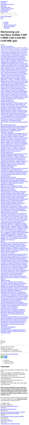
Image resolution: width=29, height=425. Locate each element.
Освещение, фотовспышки (9, 165)
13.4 (13, 49)
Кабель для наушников (7, 114)
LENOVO (21, 60)
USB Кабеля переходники (9, 213)
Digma (14, 149)
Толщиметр (4, 325)
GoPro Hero (22, 159)
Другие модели (16, 151)
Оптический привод (7, 100)
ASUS (3, 59)
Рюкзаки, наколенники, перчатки (12, 273)
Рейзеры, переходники (20, 238)
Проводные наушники (21, 114)
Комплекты (12, 271)
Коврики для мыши (11, 111)
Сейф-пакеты (5, 169)
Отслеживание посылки (7, 4)
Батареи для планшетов (14, 145)
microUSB (13, 233)
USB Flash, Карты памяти (16, 281)
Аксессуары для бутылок (8, 297)
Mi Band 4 (15, 249)
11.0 (18, 47)
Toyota (22, 322)
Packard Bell (6, 62)
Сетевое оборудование (18, 200)
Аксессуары (5, 133)
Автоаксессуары (6, 316)
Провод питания (6, 69)
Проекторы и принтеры (7, 184)
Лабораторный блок (13, 199)
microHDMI (6, 233)
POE (14, 178)
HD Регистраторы (6, 178)
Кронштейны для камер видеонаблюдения (13, 180)
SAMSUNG (14, 62)
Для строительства (6, 328)
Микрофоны (16, 181)
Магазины (3, 5)
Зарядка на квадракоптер (12, 72)
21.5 (21, 50)
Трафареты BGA (16, 130)
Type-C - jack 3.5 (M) (8, 220)
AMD (19, 127)
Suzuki (17, 322)
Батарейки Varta (5, 305)
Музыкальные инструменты (9, 264)
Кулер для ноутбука (9, 26)
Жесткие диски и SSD (7, 81)
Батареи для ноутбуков (11, 52)
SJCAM (9, 161)
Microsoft (22, 66)
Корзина (17, 423)
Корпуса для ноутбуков (13, 95)
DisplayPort (8, 232)
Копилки (4, 312)
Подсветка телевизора (20, 210)
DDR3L (22, 84)
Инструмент (22, 196)
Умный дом (10, 248)
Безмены (4, 286)
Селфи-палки (9, 143)
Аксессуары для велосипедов (9, 254)
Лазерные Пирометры (19, 329)
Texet (9, 151)
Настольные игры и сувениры (9, 308)
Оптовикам (16, 413)
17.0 (3, 50)
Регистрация (7, 16)
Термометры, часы (8, 299)
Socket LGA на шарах (7, 103)
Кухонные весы (12, 286)
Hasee (3, 78)
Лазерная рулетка (6, 329)
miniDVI (3, 235)
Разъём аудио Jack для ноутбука (15, 98)
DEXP (10, 135)
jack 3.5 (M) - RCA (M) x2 (17, 217)
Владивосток (4, 1)
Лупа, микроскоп (6, 209)
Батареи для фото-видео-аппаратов (11, 153)
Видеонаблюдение (22, 242)
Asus (4, 53)
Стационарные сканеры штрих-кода (12, 174)
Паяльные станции (12, 193)
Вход (2, 16)
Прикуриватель (6, 324)
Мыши (15, 110)
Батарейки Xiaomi (16, 305)
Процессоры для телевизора (9, 129)
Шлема (4, 257)
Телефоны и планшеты (7, 132)
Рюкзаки (22, 247)
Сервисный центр (6, 7)
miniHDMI (10, 235)
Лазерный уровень (6, 331)
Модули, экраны (6, 142)
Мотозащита (17, 257)
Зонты (4, 261)
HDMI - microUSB (11, 226)
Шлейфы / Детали (11, 91)
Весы (11, 284)
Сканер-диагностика (17, 324)
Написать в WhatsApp (7, 420)
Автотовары (4, 315)
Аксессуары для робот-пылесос (10, 283)
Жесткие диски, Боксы (13, 104)
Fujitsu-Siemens (21, 59)
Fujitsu (19, 53)
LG (2, 56)
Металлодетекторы (6, 181)
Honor (9, 55)
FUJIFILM (10, 155)
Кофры (9, 257)
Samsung (11, 56)
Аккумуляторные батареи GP (9, 302)
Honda (12, 322)
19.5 (14, 50)
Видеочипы (5, 126)
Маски (23, 271)
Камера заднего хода (20, 319)
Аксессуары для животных (8, 327)
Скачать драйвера (19, 416)
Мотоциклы (22, 255)
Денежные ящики (6, 168)
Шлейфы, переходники (8, 239)
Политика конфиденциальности (9, 406)
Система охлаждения (18, 117)
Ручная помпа (23, 296)
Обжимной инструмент (19, 203)
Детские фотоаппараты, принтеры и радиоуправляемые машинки (13, 310)
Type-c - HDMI (18, 229)
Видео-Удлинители (17, 236)
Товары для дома (5, 280)
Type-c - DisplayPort (7, 229)
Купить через (11, 354)
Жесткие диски (7, 82)
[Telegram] (4, 357)
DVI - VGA (11, 225)
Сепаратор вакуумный (14, 194)
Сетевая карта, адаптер (16, 206)
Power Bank (4, 242)
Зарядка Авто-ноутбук (18, 69)
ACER (18, 57)
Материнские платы (7, 110)
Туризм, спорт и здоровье (8, 252)
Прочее (5, 183)
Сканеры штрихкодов (16, 169)
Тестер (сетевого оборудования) (14, 206)
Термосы (3, 248)
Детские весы (18, 287)
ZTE (22, 137)
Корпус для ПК (17, 108)
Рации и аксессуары (12, 273)
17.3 (7, 50)
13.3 (9, 49)
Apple (23, 57)
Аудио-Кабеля (12, 215)
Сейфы (10, 183)
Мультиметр (24, 199)
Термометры (18, 299)
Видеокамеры (20, 178)
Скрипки (5, 268)
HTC (20, 135)
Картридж (15, 185)
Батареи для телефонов (16, 133)
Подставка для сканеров (8, 171)
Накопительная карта (7, 413)
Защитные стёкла (20, 139)
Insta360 (11, 159)
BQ (6, 135)
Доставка (8, 412)
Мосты (5, 127)
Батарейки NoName (22, 303)
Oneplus (16, 136)
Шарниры (19, 88)
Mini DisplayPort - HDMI (9, 228)
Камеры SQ (21, 164)
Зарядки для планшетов (8, 139)
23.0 (25, 50)
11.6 (25, 47)
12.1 (2, 49)
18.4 (11, 50)
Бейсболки (13, 258)
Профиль (12, 423)
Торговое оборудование (7, 167)
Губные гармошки (17, 265)
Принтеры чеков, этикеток (20, 168)
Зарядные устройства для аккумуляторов (14, 305)
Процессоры (12, 127)
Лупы (14, 209)
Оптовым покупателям (7, 8)
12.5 (5, 49)
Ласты (18, 271)
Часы (25, 299)
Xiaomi (3, 57)
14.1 (20, 49)
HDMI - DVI (19, 225)
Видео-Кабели (18, 222)
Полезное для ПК (6, 117)
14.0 (16, 49)
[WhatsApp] (2, 357)
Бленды (9, 158)
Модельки (11, 312)
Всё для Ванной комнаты (12, 289)
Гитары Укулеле (6, 265)
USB (4, 236)
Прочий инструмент (19, 331)
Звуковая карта (18, 107)
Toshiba (22, 56)
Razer (3, 68)
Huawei (18, 55)
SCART (20, 235)
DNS (14, 53)
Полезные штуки (16, 295)
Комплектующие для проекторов (10, 187)
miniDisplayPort (21, 233)
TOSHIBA (7, 28)
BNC (2, 232)
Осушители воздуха (7, 210)
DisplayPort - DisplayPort (8, 223)
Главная (6, 22)
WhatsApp (3, 2)
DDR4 (3, 85)
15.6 (24, 49)
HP (13, 55)
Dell (9, 53)
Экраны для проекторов (8, 188)
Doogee (16, 135)
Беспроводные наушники (17, 113)
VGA (8, 236)
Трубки (3, 273)
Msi (23, 87)
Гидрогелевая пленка (19, 140)
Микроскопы (21, 209)
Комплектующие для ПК (7, 101)
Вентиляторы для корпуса (9, 119)
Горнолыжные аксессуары (9, 260)
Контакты (3, 409)
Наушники (6, 113)
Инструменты (5, 245)
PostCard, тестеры (12, 196)
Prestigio (21, 136)
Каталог (6, 23)
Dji (16, 159)
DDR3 (17, 84)
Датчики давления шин (21, 318)
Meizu (10, 136)
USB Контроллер (19, 103)
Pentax (17, 156)
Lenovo (24, 55)
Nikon (21, 155)
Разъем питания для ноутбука (14, 85)
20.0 (18, 50)
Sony (17, 56)
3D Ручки (4, 281)
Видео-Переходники (19, 231)
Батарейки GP (11, 303)
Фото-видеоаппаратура (7, 152)
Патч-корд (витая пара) (8, 204)
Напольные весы (23, 286)
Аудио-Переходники (7, 222)
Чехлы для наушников (12, 251)
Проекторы (24, 187)
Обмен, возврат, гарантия (18, 412)
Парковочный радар (7, 321)
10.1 (15, 47)
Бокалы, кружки (6, 309)
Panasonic (11, 156)
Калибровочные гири (7, 287)
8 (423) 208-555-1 (5, 10)
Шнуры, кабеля (18, 183)
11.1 (22, 47)
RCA (15, 235)
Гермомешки (21, 258)
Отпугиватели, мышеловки (16, 293)
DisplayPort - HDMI (21, 223)
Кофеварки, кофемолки (15, 290)
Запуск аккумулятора (7, 319)
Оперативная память (8, 84)
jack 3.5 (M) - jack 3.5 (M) (13, 216)
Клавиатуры (10, 57)
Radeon (17, 126)
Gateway (24, 53)
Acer (22, 52)
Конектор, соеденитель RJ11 (9, 201)
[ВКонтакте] (6, 357)
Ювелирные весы (18, 284)
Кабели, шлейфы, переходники (9, 212)
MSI (6, 56)
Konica (16, 155)
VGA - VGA (8, 231)
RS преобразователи (21, 207)
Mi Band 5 (22, 249)
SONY (21, 62)
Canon (24, 153)
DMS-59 (14, 232)
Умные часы (10, 277)
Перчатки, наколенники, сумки (11, 275)
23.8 (2, 52)
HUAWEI (14, 60)
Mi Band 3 (9, 249)
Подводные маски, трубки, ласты (11, 270)
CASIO (3, 155)
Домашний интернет (18, 244)
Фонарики (17, 277)
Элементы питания (15, 300)
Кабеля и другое (6, 185)
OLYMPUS (4, 156)
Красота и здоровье (16, 245)
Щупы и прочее (5, 200)
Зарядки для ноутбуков (9, 65)
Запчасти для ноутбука (10, 25)
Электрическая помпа (12, 296)
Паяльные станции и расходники (10, 191)
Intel (24, 127)
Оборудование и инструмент (9, 190)
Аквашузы (24, 270)
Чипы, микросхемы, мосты (8, 124)
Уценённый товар (5, 332)
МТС (26, 137)
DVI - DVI (4, 225)
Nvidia (11, 126)
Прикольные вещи (18, 313)
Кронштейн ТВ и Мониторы (9, 292)
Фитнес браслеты (20, 248)
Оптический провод (20, 220)
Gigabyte (3, 55)
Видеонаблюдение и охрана (8, 177)
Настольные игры (6, 313)
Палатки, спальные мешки (17, 268)
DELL (9, 59)
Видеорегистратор (6, 244)
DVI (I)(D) (21, 232)
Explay (22, 149)
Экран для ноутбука (7, 47)
